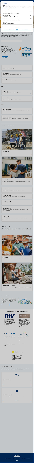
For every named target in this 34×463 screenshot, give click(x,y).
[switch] (31, 15)
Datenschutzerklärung (5, 8)
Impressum (12, 8)
